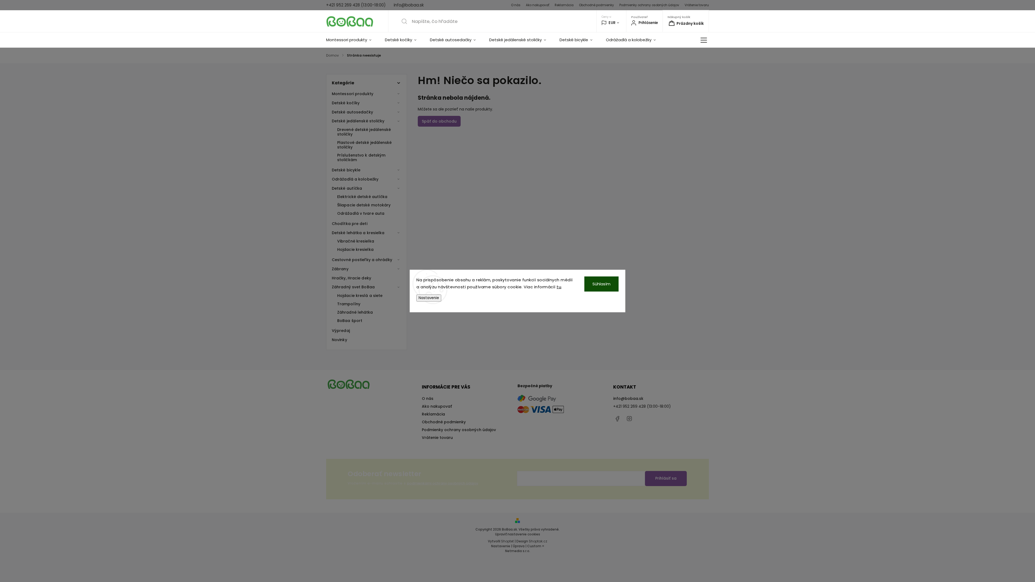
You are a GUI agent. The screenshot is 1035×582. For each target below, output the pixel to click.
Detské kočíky (346, 103)
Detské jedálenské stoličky (358, 121)
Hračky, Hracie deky (351, 278)
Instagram (629, 419)
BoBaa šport (349, 320)
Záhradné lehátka (355, 312)
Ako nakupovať (537, 5)
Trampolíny (348, 304)
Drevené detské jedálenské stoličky (364, 132)
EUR (612, 22)
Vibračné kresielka (355, 241)
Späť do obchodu (439, 121)
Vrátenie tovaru (697, 5)
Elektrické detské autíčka (362, 196)
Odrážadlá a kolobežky (355, 179)
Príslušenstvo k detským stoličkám (361, 157)
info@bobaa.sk (628, 398)
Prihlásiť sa (666, 478)
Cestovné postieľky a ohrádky (362, 259)
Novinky (339, 339)
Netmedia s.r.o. (517, 551)
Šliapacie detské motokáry (364, 205)
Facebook (617, 419)
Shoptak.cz (538, 541)
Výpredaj (341, 330)
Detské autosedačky (352, 112)
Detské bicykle (346, 170)
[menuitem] (352, 39)
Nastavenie (429, 297)
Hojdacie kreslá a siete (359, 295)
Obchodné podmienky (596, 5)
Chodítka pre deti (349, 223)
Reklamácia (564, 5)
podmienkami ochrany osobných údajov (442, 483)
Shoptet (507, 541)
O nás (515, 5)
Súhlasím (601, 284)
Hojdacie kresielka (355, 249)
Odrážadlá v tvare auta (360, 213)
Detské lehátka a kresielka (358, 232)
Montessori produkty (352, 93)
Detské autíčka (347, 188)
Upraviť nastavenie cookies (517, 534)
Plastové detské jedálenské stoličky (364, 145)
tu (559, 287)
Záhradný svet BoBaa (353, 287)
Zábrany (340, 269)
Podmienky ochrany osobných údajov (649, 5)
